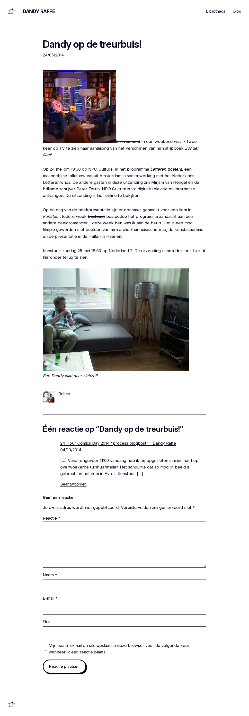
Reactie (51, 518)
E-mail (50, 598)
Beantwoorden (73, 484)
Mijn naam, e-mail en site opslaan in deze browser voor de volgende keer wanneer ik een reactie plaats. (119, 648)
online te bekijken (122, 195)
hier (196, 250)
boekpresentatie (94, 209)
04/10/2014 (70, 449)
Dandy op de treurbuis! (92, 44)
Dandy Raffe (39, 11)
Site (46, 621)
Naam (50, 574)
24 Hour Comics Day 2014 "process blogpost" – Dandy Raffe (118, 443)
